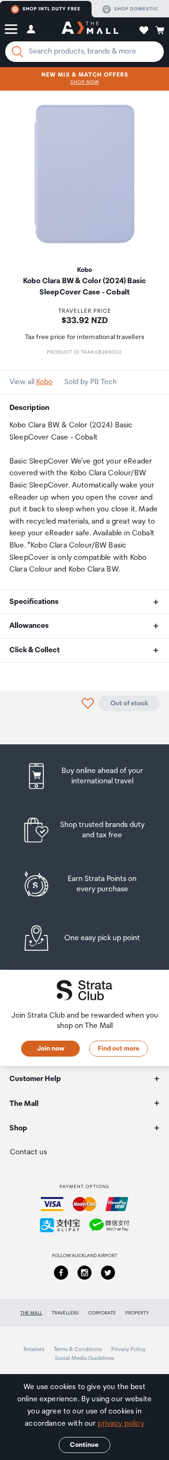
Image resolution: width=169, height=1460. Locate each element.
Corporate (102, 1313)
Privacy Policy (128, 1349)
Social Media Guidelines (84, 1358)
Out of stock (129, 703)
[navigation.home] (89, 29)
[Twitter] (108, 1273)
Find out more (118, 1048)
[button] (11, 29)
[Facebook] (61, 1273)
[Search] (17, 51)
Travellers (65, 1313)
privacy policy (121, 1423)
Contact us (28, 1152)
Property (137, 1313)
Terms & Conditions (78, 1349)
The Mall (31, 1313)
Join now (50, 1048)
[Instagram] (84, 1273)
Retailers (33, 1349)
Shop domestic (136, 9)
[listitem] (84, 776)
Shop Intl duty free (52, 9)
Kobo (44, 382)
